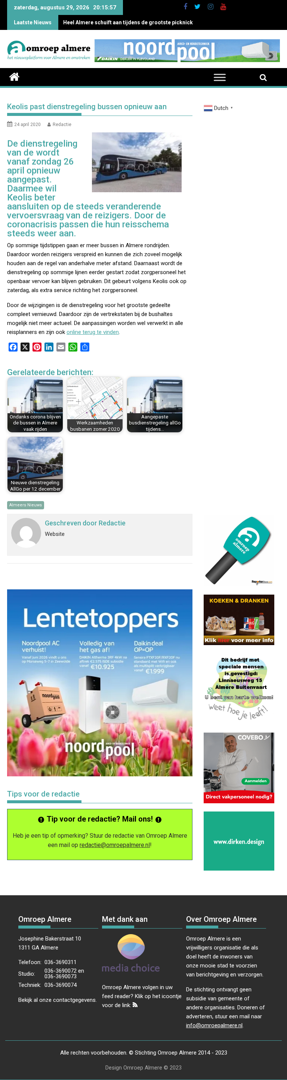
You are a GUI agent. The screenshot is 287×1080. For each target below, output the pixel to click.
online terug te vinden (93, 332)
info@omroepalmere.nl (214, 1025)
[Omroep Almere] (14, 76)
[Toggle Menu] (220, 77)
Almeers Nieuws (25, 505)
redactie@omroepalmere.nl (115, 845)
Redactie (62, 124)
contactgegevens (74, 1000)
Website (55, 534)
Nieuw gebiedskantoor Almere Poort (108, 22)
